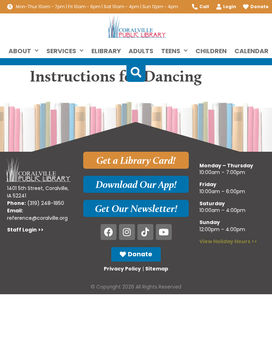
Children (211, 51)
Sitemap (156, 268)
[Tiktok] (145, 232)
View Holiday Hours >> (228, 241)
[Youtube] (164, 232)
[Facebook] (109, 232)
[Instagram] (127, 232)
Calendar (251, 51)
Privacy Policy (122, 268)
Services (61, 51)
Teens (170, 51)
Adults (141, 51)
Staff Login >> (25, 229)
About (19, 51)
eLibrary (106, 51)
